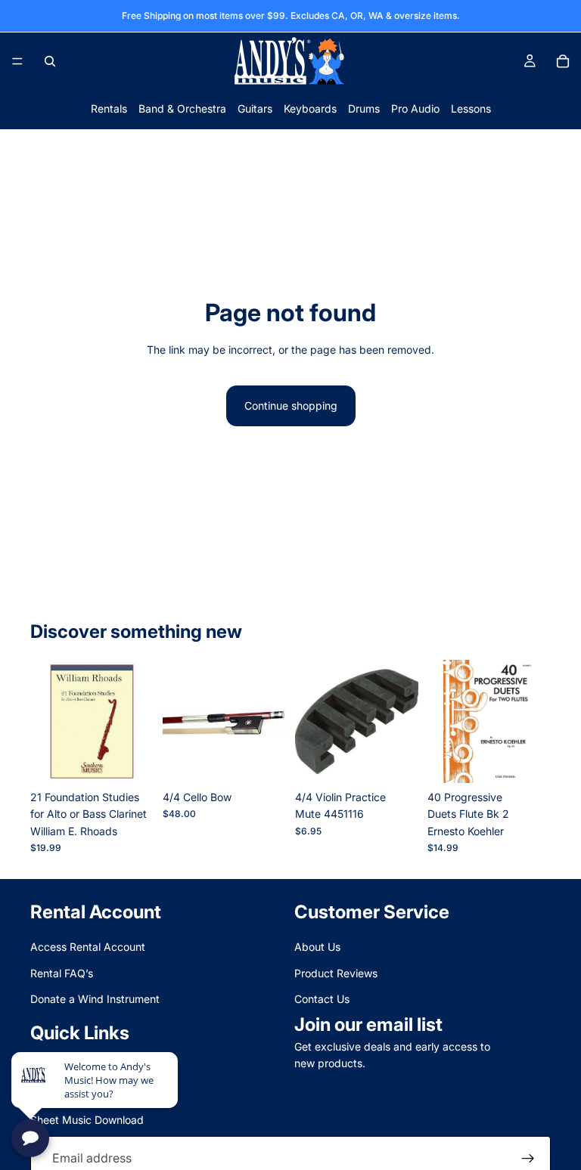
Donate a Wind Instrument (95, 998)
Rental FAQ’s (61, 973)
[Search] (50, 61)
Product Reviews (335, 973)
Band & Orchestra (182, 108)
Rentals (109, 108)
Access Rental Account (87, 946)
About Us (317, 946)
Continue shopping (290, 405)
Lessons (471, 108)
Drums (364, 108)
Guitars (255, 108)
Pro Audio (415, 108)
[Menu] (17, 61)
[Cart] (562, 61)
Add (143, 759)
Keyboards (310, 108)
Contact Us (322, 998)
